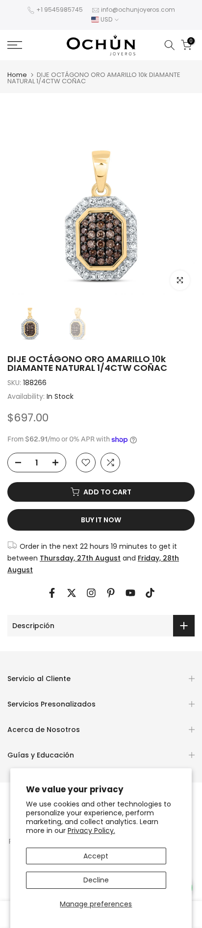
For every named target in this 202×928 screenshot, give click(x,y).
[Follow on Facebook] (52, 593)
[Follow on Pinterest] (111, 593)
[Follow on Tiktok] (150, 593)
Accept (95, 856)
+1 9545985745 (59, 9)
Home (17, 75)
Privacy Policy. (91, 830)
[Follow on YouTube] (130, 593)
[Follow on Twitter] (71, 593)
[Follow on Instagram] (91, 593)
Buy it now (101, 520)
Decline (96, 880)
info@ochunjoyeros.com (138, 9)
